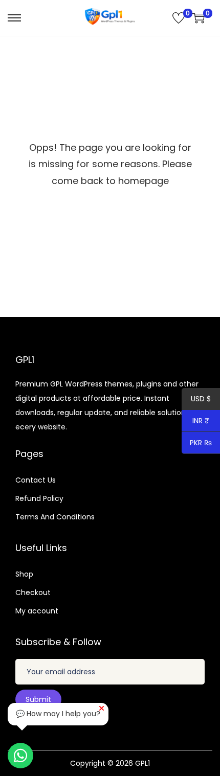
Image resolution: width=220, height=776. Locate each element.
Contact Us (35, 480)
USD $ (196, 400)
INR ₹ (195, 422)
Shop (24, 574)
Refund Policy (39, 498)
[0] (178, 18)
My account (36, 611)
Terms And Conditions (55, 517)
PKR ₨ (197, 444)
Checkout (33, 592)
